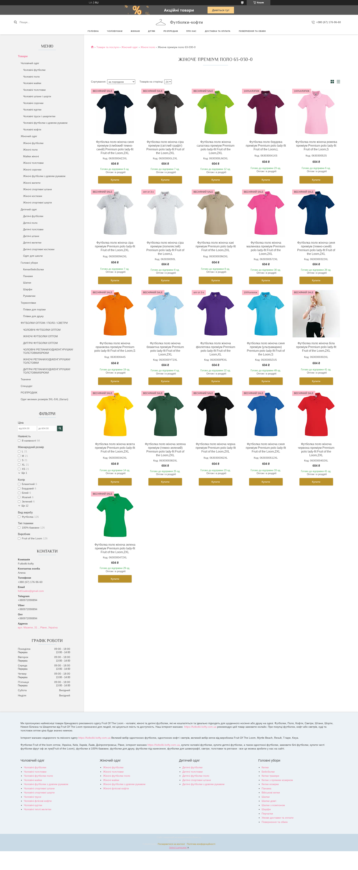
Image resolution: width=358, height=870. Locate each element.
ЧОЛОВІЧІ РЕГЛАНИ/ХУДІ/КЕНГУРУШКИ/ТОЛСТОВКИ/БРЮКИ (48, 351)
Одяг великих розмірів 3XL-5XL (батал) (44, 399)
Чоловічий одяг (30, 63)
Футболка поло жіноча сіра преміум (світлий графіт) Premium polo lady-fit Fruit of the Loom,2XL (165, 147)
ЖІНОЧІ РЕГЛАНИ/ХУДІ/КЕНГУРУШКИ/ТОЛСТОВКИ (46, 361)
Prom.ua (197, 837)
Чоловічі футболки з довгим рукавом (45, 122)
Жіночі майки (111, 780)
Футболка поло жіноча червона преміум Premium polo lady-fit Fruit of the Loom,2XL (316, 449)
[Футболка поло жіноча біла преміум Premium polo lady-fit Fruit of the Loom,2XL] (316, 313)
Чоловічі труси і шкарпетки (39, 116)
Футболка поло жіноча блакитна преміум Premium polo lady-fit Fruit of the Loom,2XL (165, 349)
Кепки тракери (270, 775)
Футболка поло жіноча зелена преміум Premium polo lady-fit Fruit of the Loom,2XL (115, 548)
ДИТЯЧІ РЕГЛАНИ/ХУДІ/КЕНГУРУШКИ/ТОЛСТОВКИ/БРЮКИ (46, 371)
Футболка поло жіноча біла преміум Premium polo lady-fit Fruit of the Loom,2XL (316, 347)
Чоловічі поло (31, 76)
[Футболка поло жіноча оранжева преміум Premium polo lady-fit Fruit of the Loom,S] (115, 313)
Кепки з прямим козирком (277, 780)
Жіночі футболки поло (116, 775)
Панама (266, 788)
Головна (93, 31)
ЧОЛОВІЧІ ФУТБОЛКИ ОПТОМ (42, 329)
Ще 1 (24, 473)
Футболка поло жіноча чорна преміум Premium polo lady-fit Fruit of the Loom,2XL (216, 447)
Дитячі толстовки (33, 229)
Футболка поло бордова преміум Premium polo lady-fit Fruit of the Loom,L (266, 145)
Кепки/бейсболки (33, 269)
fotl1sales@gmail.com (31, 590)
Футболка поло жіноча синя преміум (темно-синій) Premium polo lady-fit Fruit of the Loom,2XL (316, 248)
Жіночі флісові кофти (116, 788)
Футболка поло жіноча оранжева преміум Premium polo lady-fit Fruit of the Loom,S (114, 347)
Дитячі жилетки (32, 242)
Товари (23, 56)
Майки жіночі (31, 156)
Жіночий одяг (29, 136)
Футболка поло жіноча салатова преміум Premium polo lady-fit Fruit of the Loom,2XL (215, 147)
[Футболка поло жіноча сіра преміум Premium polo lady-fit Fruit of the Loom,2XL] (115, 213)
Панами (28, 276)
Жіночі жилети (31, 182)
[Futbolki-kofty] (160, 22)
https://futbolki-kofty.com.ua (200, 726)
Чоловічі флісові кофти (38, 800)
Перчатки (267, 813)
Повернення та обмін (252, 31)
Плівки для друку (33, 316)
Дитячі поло (30, 222)
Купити (115, 179)
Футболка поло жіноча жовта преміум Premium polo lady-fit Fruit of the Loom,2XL (115, 447)
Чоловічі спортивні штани (39, 788)
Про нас (191, 31)
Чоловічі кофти (32, 129)
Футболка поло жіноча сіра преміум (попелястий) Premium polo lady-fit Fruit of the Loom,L (165, 248)
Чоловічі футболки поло (38, 775)
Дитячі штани (31, 236)
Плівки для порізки (34, 309)
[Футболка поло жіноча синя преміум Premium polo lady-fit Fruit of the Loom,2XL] (266, 414)
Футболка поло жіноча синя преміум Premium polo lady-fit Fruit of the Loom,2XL (266, 447)
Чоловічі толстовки (34, 89)
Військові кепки (271, 792)
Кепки (265, 767)
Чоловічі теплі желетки (37, 809)
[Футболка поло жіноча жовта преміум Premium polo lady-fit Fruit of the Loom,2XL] (115, 414)
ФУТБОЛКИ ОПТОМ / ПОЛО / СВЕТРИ (44, 322)
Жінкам (135, 31)
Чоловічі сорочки (33, 103)
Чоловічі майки (32, 83)
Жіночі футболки (33, 143)
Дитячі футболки (33, 216)
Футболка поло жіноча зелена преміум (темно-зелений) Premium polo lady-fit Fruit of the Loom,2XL (165, 449)
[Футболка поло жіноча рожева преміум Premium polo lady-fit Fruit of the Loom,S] (316, 112)
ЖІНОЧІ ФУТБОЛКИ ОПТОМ (40, 336)
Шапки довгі (269, 800)
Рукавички (29, 295)
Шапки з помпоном (273, 805)
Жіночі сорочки (32, 169)
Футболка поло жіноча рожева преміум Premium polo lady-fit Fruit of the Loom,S (316, 145)
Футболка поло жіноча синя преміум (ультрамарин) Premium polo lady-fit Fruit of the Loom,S (266, 349)
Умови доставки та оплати (277, 817)
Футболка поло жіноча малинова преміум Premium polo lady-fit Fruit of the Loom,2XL (265, 248)
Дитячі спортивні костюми (38, 249)
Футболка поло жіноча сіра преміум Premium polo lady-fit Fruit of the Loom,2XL (115, 246)
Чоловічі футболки (34, 69)
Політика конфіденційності (201, 844)
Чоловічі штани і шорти (37, 96)
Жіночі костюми (32, 195)
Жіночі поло (30, 149)
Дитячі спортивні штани (196, 780)
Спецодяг (26, 386)
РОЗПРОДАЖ (171, 31)
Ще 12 (24, 505)
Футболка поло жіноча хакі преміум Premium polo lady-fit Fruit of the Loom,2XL (216, 246)
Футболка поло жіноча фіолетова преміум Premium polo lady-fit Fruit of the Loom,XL (215, 349)
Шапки (27, 282)
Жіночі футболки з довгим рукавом (44, 176)
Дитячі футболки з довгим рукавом (203, 784)
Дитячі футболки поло (195, 775)
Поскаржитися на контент (171, 844)
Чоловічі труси (32, 796)
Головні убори (29, 262)
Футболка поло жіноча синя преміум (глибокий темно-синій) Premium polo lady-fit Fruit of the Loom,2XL (115, 147)
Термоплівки (28, 302)
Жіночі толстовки (33, 162)
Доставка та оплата (217, 31)
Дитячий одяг (29, 209)
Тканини (26, 379)
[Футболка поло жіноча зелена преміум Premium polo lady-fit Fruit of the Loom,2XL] (115, 515)
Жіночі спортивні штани (37, 189)
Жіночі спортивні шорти (37, 202)
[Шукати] (15, 22)
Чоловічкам (114, 31)
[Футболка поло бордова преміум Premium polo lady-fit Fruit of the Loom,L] (266, 112)
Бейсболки (268, 771)
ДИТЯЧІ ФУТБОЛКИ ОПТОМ (40, 342)
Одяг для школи (33, 255)
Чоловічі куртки (32, 109)
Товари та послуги (107, 47)
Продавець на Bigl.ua (179, 840)
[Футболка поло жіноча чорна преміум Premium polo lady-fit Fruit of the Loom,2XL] (215, 414)
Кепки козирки (270, 784)
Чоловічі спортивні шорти (39, 792)
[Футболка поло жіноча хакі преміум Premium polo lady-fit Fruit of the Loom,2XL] (215, 213)
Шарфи (27, 289)
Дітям (151, 31)
